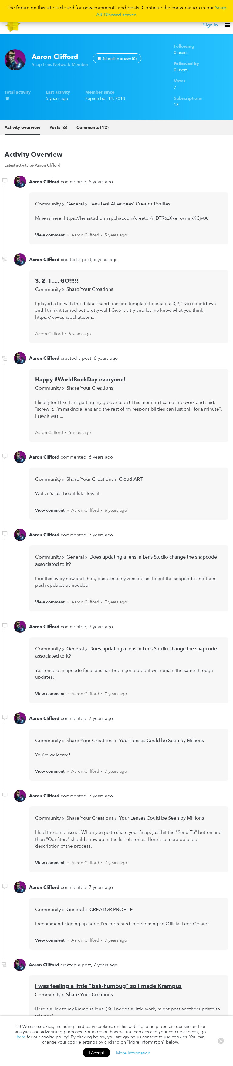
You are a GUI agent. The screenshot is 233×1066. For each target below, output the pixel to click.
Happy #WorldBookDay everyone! (80, 379)
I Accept (96, 1052)
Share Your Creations (89, 289)
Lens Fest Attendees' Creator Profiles (129, 204)
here (21, 1037)
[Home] (13, 24)
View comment (50, 235)
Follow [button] (117, 58)
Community (48, 204)
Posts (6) (58, 127)
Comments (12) (92, 127)
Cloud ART (131, 479)
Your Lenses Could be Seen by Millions (161, 740)
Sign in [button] (210, 25)
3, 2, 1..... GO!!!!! (56, 280)
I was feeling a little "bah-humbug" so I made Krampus (108, 985)
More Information (133, 1052)
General (75, 204)
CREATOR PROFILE (111, 909)
